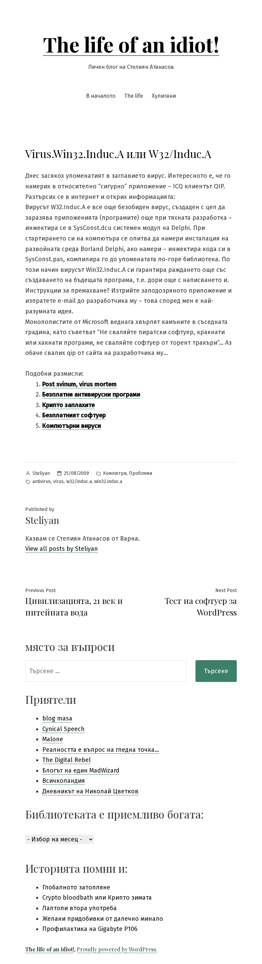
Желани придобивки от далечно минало (102, 918)
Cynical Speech (63, 729)
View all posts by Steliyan (61, 549)
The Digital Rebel (66, 760)
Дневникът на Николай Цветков (90, 791)
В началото (100, 96)
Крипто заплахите (68, 405)
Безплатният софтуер (74, 415)
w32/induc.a (79, 481)
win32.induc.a (108, 481)
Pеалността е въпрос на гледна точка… (100, 749)
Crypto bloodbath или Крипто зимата (97, 897)
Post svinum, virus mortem (79, 384)
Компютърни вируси (71, 426)
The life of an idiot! (131, 44)
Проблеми (140, 473)
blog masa (57, 718)
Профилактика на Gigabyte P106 (89, 929)
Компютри (115, 473)
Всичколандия (63, 780)
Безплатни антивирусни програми (91, 394)
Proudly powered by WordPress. (117, 949)
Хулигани (164, 96)
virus (58, 481)
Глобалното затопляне (76, 887)
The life (133, 96)
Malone (52, 739)
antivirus (41, 481)
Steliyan (41, 473)
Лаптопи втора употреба (79, 908)
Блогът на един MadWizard (80, 770)
